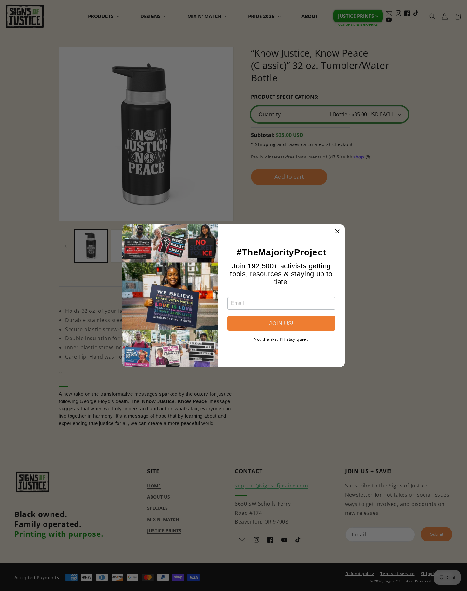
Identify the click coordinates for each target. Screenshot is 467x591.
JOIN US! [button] (281, 323)
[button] (337, 231)
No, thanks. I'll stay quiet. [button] (281, 339)
